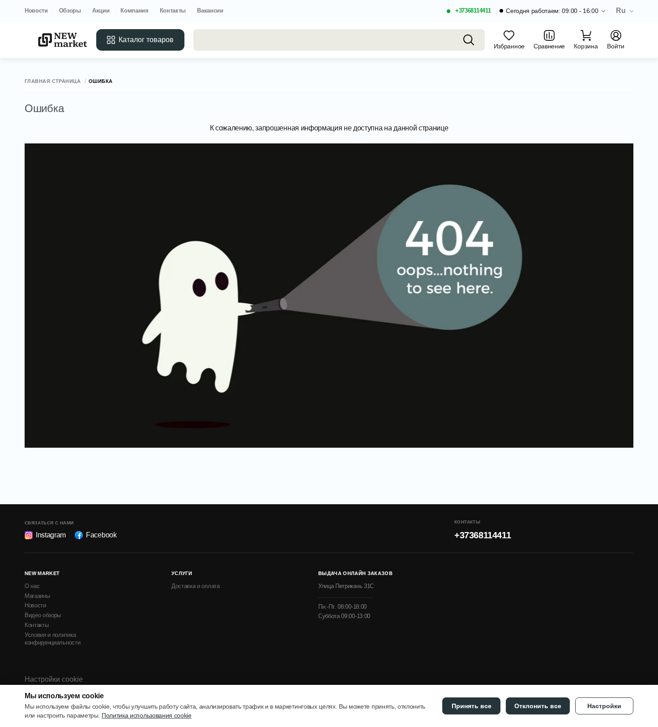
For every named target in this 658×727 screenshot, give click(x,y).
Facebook (101, 535)
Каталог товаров (146, 39)
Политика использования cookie (147, 715)
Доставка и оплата (195, 586)
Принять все (471, 706)
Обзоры (70, 10)
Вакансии (210, 10)
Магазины (37, 596)
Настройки (604, 706)
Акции (100, 10)
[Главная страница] (62, 40)
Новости (36, 10)
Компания (134, 10)
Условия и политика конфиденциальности (52, 639)
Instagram (51, 535)
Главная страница (53, 81)
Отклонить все (537, 706)
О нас (32, 586)
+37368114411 (473, 10)
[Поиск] (468, 40)
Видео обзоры (43, 615)
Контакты (173, 10)
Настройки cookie (54, 679)
